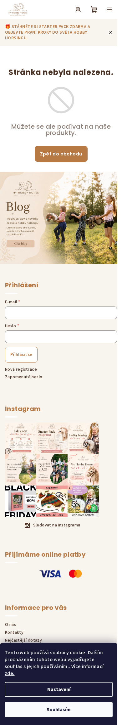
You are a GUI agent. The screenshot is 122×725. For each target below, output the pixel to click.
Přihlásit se (21, 354)
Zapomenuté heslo (23, 377)
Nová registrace (21, 369)
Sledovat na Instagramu (56, 525)
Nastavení (58, 689)
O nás (10, 624)
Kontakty (14, 632)
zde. (10, 673)
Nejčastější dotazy (23, 640)
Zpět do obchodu (61, 154)
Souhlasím (59, 709)
